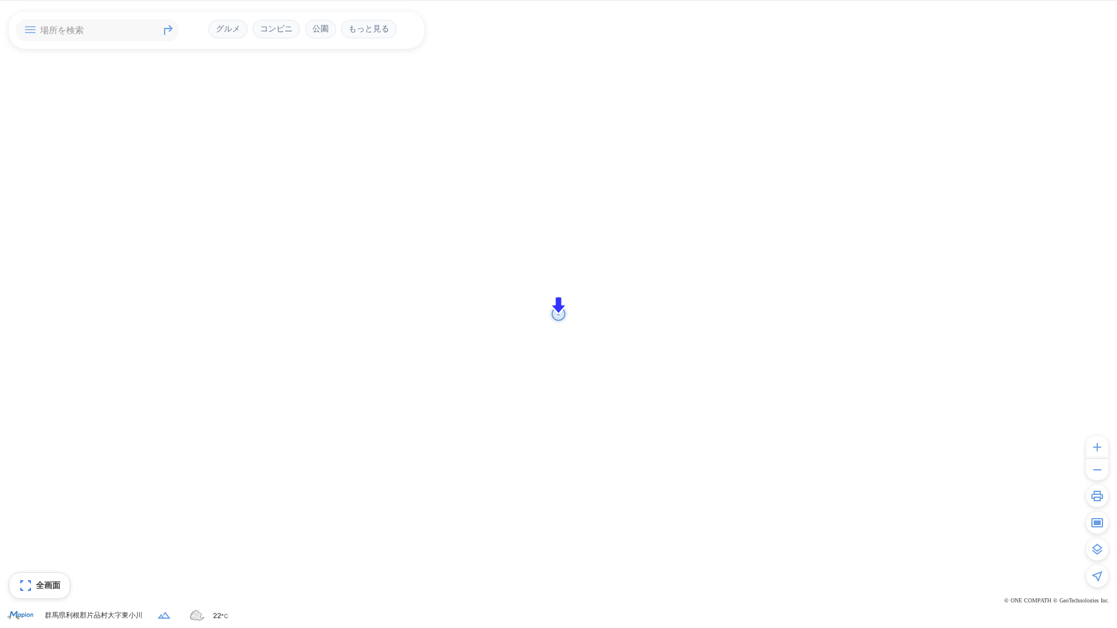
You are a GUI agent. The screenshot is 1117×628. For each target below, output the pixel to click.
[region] (558, 314)
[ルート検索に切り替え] (168, 30)
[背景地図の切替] (1097, 549)
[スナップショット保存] (1097, 523)
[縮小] (1097, 469)
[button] (558, 305)
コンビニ (276, 28)
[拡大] (1097, 447)
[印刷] (1097, 496)
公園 (320, 28)
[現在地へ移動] (1097, 576)
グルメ (228, 28)
